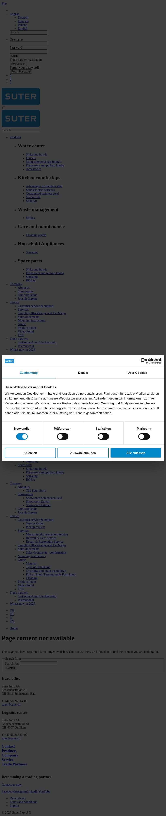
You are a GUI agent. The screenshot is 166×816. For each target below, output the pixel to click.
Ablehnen (30, 452)
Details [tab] (83, 372)
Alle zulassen (135, 452)
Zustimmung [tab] (29, 372)
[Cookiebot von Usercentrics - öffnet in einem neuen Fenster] (143, 361)
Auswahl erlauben (83, 452)
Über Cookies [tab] (137, 372)
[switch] (62, 436)
